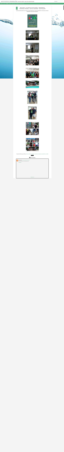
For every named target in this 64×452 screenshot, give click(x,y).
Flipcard (4, 3)
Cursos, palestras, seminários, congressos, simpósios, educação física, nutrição (37, 153)
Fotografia (17, 3)
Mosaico (10, 3)
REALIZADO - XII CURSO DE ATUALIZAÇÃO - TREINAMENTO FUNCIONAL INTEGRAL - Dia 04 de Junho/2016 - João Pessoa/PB (32, 8)
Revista (7, 3)
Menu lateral (13, 3)
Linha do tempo (21, 3)
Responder (20, 162)
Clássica (1, 3)
